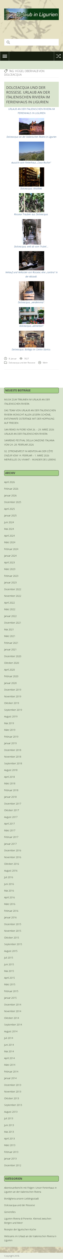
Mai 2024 (9, 528)
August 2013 (10, 1111)
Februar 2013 (11, 1152)
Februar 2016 (11, 910)
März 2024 (9, 542)
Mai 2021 (9, 629)
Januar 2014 (10, 1078)
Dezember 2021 (12, 622)
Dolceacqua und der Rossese (22, 362)
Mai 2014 (9, 1051)
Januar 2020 (10, 683)
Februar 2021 (11, 642)
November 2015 (12, 930)
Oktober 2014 (11, 1018)
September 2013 (13, 1105)
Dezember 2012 (12, 1165)
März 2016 (9, 904)
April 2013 (9, 1138)
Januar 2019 (10, 743)
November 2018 (12, 756)
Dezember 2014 (12, 1004)
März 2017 (9, 830)
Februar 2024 (11, 549)
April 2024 (9, 535)
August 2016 (10, 870)
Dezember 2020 (12, 656)
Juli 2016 (8, 877)
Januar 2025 (10, 515)
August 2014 (10, 1031)
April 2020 (9, 669)
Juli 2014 (8, 1038)
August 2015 (10, 951)
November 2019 (12, 696)
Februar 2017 (11, 837)
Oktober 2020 (11, 662)
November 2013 (12, 1091)
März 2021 (9, 636)
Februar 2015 (11, 991)
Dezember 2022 (12, 589)
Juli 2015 (8, 957)
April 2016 (9, 897)
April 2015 (9, 977)
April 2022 (9, 602)
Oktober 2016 (11, 863)
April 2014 (9, 1058)
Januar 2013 (10, 1158)
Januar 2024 (10, 555)
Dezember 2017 (12, 803)
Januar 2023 (10, 582)
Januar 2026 (10, 495)
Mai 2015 (9, 971)
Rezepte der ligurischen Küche (20, 1229)
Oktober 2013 (11, 1098)
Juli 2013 (8, 1118)
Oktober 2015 (11, 937)
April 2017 (9, 823)
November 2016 (12, 857)
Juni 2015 (9, 964)
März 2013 (9, 1145)
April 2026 (9, 482)
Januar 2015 (10, 997)
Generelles (10, 1212)
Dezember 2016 (12, 850)
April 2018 (9, 776)
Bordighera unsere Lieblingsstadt (21, 1198)
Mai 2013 (9, 1131)
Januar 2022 (10, 616)
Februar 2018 (11, 790)
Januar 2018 (10, 796)
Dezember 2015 (12, 924)
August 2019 (10, 716)
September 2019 (13, 709)
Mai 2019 (9, 723)
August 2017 (10, 817)
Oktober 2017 (11, 810)
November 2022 (12, 595)
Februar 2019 (11, 736)
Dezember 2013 (12, 1085)
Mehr (45, 362)
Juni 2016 (9, 884)
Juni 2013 (9, 1125)
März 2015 (9, 984)
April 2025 (9, 508)
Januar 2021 (10, 649)
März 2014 (9, 1064)
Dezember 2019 (12, 689)
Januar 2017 (10, 843)
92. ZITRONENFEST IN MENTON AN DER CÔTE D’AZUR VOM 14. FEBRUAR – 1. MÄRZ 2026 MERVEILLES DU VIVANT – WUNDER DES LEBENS (30, 455)
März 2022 (9, 609)
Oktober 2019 (11, 703)
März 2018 (9, 783)
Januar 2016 (10, 917)
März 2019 (9, 729)
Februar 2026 (11, 488)
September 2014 (13, 1024)
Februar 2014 (11, 1071)
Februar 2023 (11, 575)
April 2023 (9, 562)
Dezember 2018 (12, 750)
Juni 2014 (9, 1044)
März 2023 (9, 569)
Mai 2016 (9, 890)
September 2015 (13, 944)
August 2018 (10, 770)
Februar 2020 (11, 676)
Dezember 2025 (12, 502)
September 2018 (13, 763)
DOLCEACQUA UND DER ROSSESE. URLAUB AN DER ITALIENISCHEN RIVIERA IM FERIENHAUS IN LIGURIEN (28, 94)
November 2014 (12, 1011)
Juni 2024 (9, 522)
